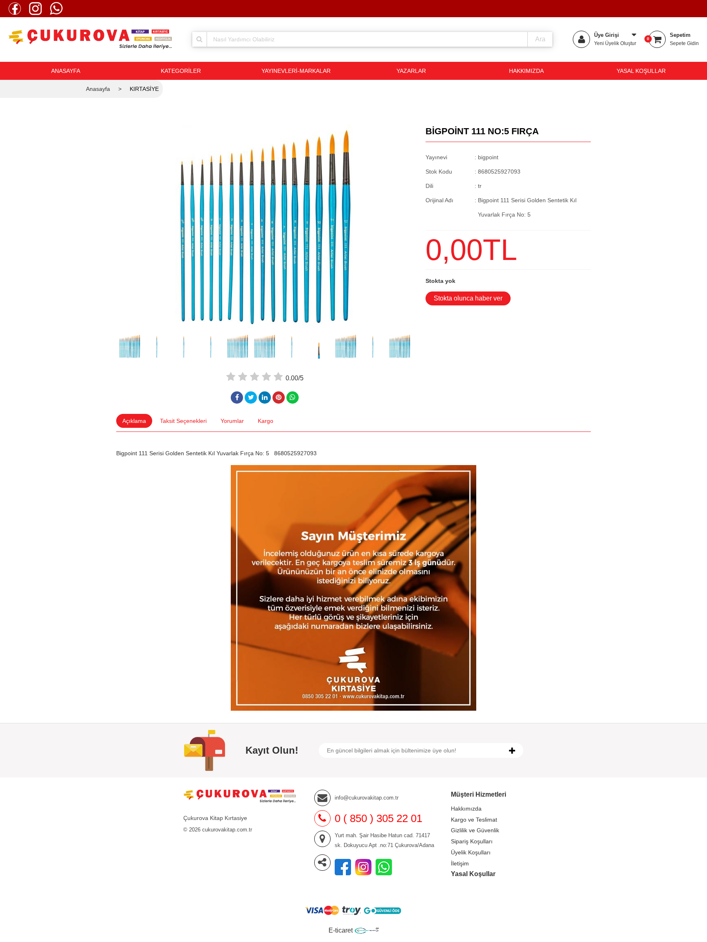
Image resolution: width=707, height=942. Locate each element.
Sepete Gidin (684, 43)
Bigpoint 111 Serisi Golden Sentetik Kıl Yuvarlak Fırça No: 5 (192, 453)
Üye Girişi (606, 35)
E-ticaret (341, 930)
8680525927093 (295, 453)
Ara (540, 39)
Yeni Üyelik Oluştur (615, 43)
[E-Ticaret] (366, 930)
